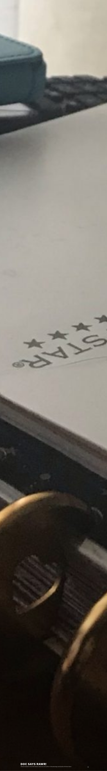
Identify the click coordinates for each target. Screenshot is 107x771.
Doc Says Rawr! (34, 764)
